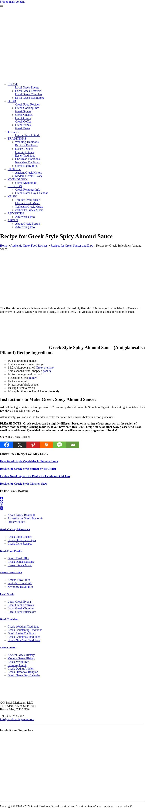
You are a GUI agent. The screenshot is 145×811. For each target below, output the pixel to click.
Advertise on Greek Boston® (25, 518)
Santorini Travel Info (20, 583)
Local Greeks (7, 594)
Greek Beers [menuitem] (22, 128)
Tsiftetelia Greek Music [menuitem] (29, 206)
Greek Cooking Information (15, 529)
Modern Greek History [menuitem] (28, 176)
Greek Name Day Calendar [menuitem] (31, 193)
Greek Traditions (9, 619)
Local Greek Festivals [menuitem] (28, 90)
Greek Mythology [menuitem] (25, 182)
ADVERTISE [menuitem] (16, 213)
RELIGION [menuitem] (15, 186)
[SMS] (59, 445)
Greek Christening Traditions (25, 630)
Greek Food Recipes (20, 536)
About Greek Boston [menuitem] (27, 223)
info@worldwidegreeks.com (17, 719)
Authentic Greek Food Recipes (28, 245)
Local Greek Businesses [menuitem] (29, 97)
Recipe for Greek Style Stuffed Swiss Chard (28, 468)
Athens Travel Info (19, 579)
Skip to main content (12, 1)
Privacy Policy (16, 521)
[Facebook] (6, 445)
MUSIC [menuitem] (12, 196)
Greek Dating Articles (21, 668)
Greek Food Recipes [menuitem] (27, 104)
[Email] (72, 445)
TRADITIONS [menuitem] (17, 138)
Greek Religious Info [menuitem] (27, 189)
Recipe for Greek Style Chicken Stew (23, 483)
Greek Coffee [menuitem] (23, 121)
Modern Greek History (21, 658)
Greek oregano (45, 367)
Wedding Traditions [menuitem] (27, 142)
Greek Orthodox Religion (23, 672)
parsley (47, 371)
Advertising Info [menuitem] (25, 216)
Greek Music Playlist (11, 550)
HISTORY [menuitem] (14, 169)
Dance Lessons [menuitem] (24, 148)
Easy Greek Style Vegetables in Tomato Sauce (29, 461)
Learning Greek (17, 665)
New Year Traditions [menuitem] (27, 162)
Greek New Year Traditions (24, 640)
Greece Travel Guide (11, 572)
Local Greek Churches (21, 608)
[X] (19, 445)
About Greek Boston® (21, 515)
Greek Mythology (18, 661)
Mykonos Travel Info (20, 586)
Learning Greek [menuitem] (24, 152)
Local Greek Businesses (22, 611)
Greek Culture (7, 647)
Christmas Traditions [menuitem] (27, 159)
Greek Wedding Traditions (23, 626)
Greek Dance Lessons (21, 561)
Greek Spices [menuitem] (23, 111)
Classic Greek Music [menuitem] (27, 203)
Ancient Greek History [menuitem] (28, 172)
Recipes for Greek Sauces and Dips (72, 245)
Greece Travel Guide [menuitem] (27, 135)
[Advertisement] (72, 52)
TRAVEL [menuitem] (13, 131)
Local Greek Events (19, 601)
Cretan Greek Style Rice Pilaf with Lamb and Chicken (35, 476)
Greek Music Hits (18, 558)
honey (33, 377)
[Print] (46, 445)
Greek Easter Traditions (22, 633)
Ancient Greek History (21, 655)
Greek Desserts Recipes (22, 540)
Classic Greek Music (20, 565)
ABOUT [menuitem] (13, 220)
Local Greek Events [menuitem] (27, 87)
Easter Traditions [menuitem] (25, 155)
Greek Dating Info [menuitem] (26, 165)
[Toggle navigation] (1, 6)
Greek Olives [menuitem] (23, 118)
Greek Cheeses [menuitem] (24, 114)
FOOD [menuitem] (12, 101)
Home (3, 245)
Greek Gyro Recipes (20, 543)
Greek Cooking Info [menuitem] (27, 107)
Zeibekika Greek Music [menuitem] (29, 210)
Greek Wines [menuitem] (23, 125)
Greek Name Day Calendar (24, 675)
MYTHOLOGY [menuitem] (18, 179)
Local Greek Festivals (21, 605)
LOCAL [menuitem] (13, 84)
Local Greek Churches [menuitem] (28, 94)
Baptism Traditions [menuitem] (26, 145)
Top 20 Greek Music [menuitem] (27, 199)
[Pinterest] (33, 445)
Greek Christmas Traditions (24, 636)
